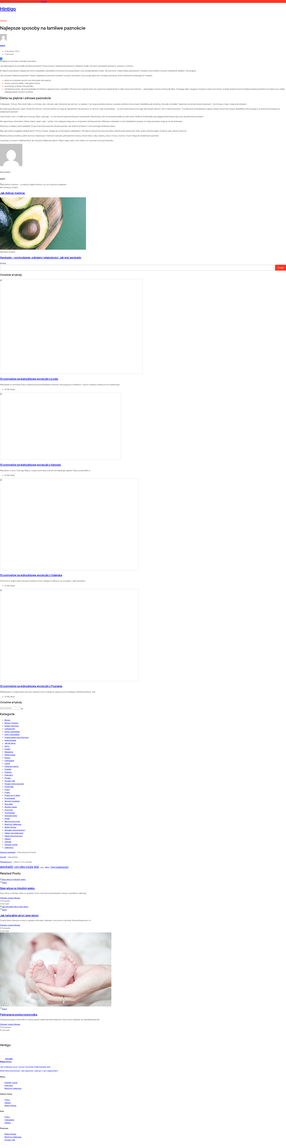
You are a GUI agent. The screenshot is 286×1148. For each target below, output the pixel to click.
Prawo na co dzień (12, 795)
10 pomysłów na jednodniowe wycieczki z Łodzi (29, 379)
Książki (7, 749)
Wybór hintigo (10, 827)
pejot (2, 45)
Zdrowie (3, 20)
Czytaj (43, 1)
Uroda (6, 818)
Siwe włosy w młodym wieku (17, 888)
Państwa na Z (6, 862)
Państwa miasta (11, 766)
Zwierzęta (8, 847)
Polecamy (8, 775)
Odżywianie (9, 760)
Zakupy (7, 839)
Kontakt (9, 1059)
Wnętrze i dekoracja (12, 824)
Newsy (7, 757)
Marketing (8, 752)
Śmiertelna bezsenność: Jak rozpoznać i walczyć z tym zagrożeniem (29, 1071)
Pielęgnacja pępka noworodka (18, 1014)
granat (42, 867)
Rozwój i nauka (10, 807)
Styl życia (8, 810)
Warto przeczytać (12, 821)
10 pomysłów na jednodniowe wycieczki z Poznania (31, 686)
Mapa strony (6, 1061)
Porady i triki (9, 781)
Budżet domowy (11, 726)
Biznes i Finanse (11, 723)
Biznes (7, 720)
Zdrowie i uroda (10, 844)
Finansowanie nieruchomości (16, 737)
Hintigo (8, 9)
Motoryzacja (9, 755)
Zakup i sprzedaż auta (13, 833)
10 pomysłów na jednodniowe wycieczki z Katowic (30, 464)
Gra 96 (3, 857)
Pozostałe (8, 786)
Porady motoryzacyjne (14, 784)
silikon (47, 867)
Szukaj (3, 263)
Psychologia (9, 798)
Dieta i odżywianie (12, 731)
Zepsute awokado (8, 852)
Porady (7, 778)
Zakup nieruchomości (13, 836)
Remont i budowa (11, 801)
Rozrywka (8, 804)
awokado (6, 866)
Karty (6, 746)
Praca (6, 789)
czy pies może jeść (26, 866)
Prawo (7, 792)
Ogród (7, 763)
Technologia (9, 813)
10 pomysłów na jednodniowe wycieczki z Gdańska (31, 575)
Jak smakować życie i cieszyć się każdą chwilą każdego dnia (25, 1067)
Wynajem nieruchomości (14, 830)
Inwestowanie (10, 740)
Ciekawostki (9, 729)
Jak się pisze (9, 743)
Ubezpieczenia (10, 815)
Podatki (7, 769)
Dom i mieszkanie (11, 734)
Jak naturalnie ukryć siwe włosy (19, 915)
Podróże (8, 772)
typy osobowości (59, 867)
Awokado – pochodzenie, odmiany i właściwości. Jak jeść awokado (40, 257)
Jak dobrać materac (12, 193)
